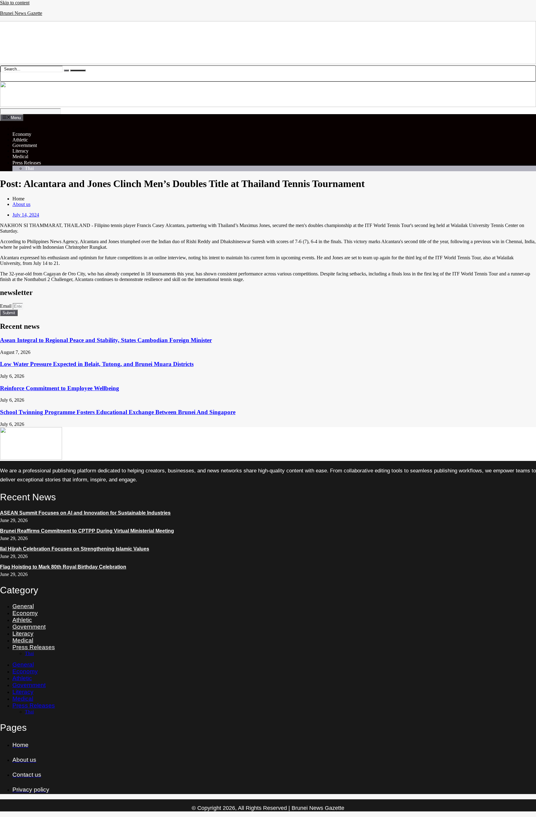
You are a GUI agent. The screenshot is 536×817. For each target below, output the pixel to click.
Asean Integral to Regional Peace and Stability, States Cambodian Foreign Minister (106, 340)
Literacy (20, 151)
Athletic (20, 139)
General (20, 128)
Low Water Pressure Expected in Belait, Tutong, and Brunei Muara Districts (97, 364)
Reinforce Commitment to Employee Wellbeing (59, 388)
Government (24, 145)
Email (6, 306)
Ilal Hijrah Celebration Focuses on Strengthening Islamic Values (74, 548)
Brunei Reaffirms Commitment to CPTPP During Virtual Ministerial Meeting (87, 531)
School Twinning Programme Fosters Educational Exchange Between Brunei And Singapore (117, 412)
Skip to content (14, 2)
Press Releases (26, 162)
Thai (29, 168)
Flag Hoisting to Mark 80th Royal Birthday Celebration (63, 566)
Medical (20, 156)
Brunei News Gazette (21, 13)
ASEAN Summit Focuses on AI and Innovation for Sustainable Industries (85, 513)
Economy (21, 134)
